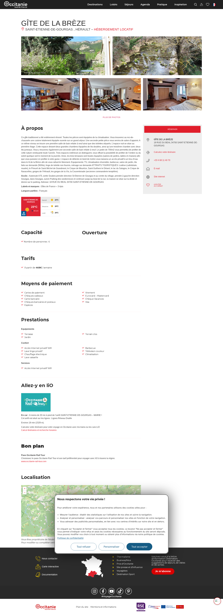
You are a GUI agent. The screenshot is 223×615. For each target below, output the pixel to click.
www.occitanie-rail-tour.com (33, 461)
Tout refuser (84, 546)
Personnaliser (111, 546)
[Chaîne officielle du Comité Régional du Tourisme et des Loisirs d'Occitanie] (111, 591)
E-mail (157, 168)
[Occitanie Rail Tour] (36, 411)
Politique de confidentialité (70, 538)
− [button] (25, 492)
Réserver (172, 129)
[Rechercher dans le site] (195, 4)
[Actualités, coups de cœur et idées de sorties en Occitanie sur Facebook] (103, 591)
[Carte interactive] (201, 4)
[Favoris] (207, 4)
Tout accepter (139, 546)
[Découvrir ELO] (217, 601)
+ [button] (25, 488)
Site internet (159, 177)
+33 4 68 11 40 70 (162, 160)
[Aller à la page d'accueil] (15, 4)
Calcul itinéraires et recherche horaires (39, 430)
